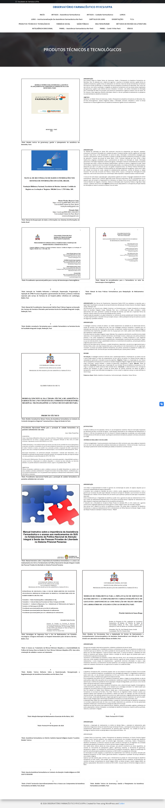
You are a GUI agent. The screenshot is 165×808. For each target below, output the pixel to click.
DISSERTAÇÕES (117, 19)
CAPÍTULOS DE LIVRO (97, 19)
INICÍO (42, 15)
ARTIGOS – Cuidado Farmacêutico (100, 15)
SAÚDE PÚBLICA (83, 24)
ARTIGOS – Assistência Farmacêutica (65, 15)
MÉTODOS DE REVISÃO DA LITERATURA (131, 24)
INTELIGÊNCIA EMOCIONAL (42, 28)
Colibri (121, 803)
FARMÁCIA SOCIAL (63, 24)
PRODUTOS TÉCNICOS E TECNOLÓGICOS (34, 24)
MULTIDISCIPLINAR (102, 24)
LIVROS (122, 15)
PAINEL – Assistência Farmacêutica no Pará (76, 28)
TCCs (132, 19)
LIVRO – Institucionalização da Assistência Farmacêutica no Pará (56, 19)
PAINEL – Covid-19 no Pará (110, 28)
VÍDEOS (130, 28)
